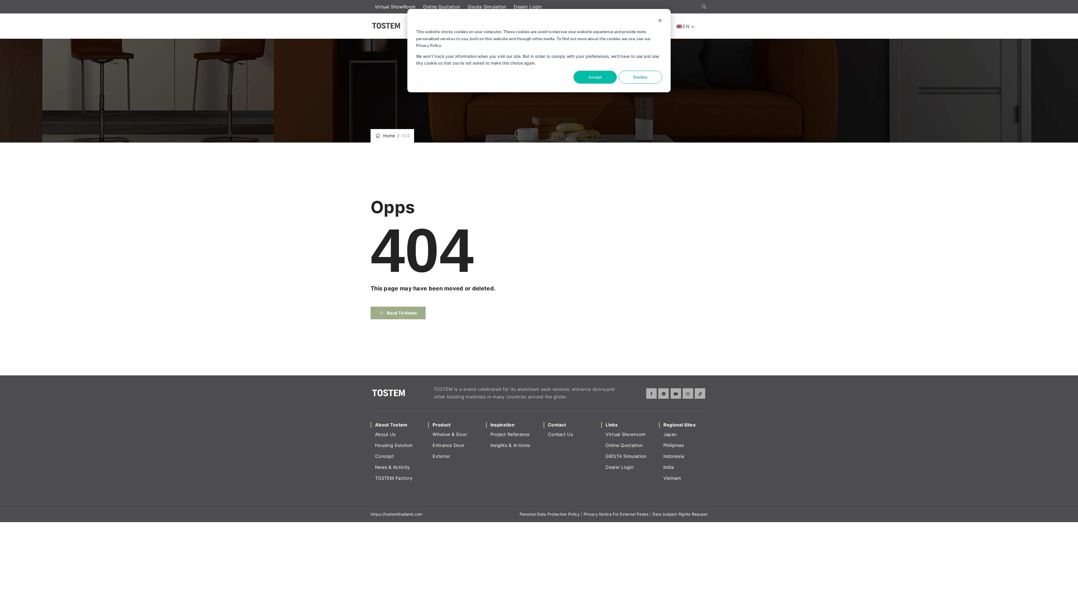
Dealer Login (528, 7)
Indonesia (673, 456)
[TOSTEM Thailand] (386, 26)
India (668, 467)
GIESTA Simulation (626, 456)
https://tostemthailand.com (396, 514)
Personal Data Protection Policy (550, 514)
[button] (398, 313)
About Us (385, 434)
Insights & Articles (510, 445)
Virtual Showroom (625, 434)
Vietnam (672, 478)
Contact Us (560, 434)
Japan (670, 434)
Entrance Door (449, 445)
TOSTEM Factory (393, 478)
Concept (384, 456)
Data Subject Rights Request (679, 514)
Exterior (441, 456)
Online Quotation (442, 7)
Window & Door (450, 434)
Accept (595, 77)
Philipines (673, 445)
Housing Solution (394, 445)
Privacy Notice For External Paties (616, 514)
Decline (640, 77)
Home (388, 135)
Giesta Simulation (488, 7)
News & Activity (392, 467)
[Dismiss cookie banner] (660, 21)
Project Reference (510, 434)
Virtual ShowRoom (396, 7)
